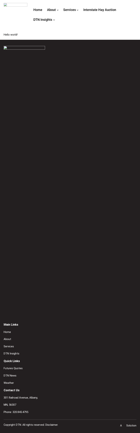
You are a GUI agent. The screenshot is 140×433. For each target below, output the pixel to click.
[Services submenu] (78, 10)
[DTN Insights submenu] (54, 20)
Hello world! (11, 34)
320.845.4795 (20, 412)
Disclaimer (51, 424)
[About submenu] (58, 10)
